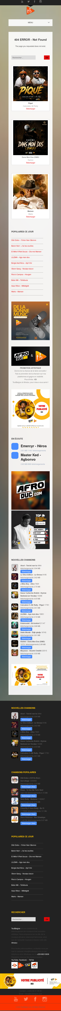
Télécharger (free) (28, 786)
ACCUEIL (33, 22)
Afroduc (14, 942)
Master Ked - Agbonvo (31, 457)
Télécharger (30, 108)
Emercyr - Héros (34, 445)
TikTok (31, 960)
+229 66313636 (43, 954)
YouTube (14, 960)
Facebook (23, 960)
